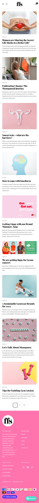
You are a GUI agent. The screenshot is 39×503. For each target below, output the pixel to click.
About (23, 434)
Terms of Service (7, 469)
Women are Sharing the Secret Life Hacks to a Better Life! (18, 41)
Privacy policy (6, 472)
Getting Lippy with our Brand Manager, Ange (17, 225)
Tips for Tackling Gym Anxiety (18, 390)
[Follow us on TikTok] (32, 467)
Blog (22, 444)
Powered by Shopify (18, 481)
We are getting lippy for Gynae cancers (17, 261)
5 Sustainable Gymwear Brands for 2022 (18, 305)
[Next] (24, 405)
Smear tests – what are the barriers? (15, 136)
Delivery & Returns (8, 465)
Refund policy (6, 476)
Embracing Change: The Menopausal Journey (14, 87)
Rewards (24, 437)
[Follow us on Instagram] (23, 467)
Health (4, 37)
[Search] (7, 4)
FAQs (23, 441)
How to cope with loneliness (16, 180)
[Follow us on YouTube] (28, 467)
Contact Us (24, 448)
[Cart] (36, 4)
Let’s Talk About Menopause (16, 347)
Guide (4, 177)
